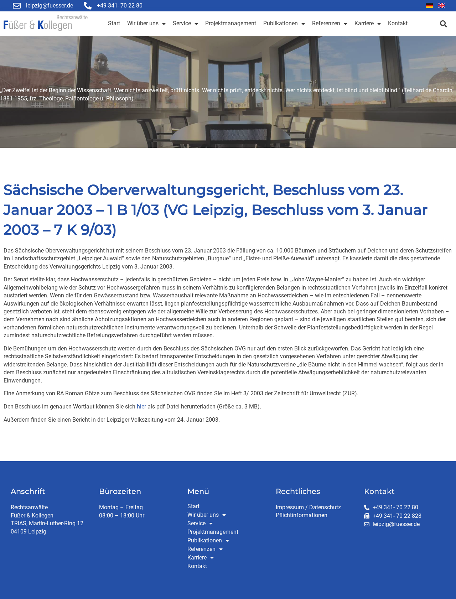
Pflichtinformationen (301, 515)
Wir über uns (143, 23)
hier (141, 406)
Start (114, 23)
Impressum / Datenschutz (308, 507)
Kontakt (398, 23)
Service (182, 23)
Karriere (364, 23)
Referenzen (326, 23)
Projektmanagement (230, 23)
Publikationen (280, 23)
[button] (443, 24)
